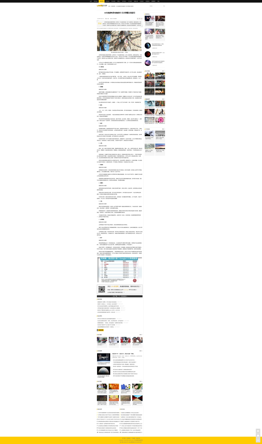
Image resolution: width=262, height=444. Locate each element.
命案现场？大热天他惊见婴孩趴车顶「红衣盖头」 (131, 417)
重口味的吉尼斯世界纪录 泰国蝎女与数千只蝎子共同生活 (125, 373)
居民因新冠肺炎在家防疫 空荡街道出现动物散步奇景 (109, 421)
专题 (158, 1)
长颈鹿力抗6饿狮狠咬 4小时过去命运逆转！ (130, 412)
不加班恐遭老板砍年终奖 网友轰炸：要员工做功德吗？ (124, 362)
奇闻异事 (102, 1)
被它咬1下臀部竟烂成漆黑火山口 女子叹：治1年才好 (109, 310)
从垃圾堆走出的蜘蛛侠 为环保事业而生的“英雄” (108, 425)
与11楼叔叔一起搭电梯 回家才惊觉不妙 (106, 423)
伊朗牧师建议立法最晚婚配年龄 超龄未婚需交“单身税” (133, 432)
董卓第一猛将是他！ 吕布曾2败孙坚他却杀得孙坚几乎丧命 (125, 366)
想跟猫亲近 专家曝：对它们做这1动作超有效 (107, 302)
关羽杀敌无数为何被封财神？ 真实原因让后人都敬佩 (109, 308)
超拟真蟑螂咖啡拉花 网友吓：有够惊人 (106, 326)
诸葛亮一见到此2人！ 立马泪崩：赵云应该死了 (107, 304)
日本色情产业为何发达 (160, 94)
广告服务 (133, 438)
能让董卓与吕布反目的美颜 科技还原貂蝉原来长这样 (124, 371)
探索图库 (153, 1)
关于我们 (124, 438)
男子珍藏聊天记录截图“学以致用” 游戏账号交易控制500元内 (111, 417)
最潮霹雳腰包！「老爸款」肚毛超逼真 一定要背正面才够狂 (110, 322)
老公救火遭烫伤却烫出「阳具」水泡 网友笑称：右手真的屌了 (111, 320)
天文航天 (142, 1)
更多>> (141, 334)
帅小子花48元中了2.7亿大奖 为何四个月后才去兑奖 (109, 419)
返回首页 (258, 431)
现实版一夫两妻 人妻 (149, 78)
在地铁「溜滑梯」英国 (150, 86)
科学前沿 (124, 1)
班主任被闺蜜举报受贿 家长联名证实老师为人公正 (131, 423)
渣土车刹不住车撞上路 (150, 94)
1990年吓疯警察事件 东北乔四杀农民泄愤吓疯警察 (108, 412)
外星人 (118, 1)
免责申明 (138, 438)
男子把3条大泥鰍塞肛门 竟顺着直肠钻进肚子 (122, 369)
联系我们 (129, 438)
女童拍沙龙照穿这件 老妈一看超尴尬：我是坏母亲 (123, 364)
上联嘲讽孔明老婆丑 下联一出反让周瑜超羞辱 (130, 430)
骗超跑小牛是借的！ (160, 78)
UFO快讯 (130, 1)
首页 (91, 1)
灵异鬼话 (107, 1)
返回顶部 (258, 440)
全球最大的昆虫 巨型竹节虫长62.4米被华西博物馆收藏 (109, 414)
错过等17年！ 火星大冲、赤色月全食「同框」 (123, 353)
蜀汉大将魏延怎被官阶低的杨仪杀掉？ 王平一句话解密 (132, 428)
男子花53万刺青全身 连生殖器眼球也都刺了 (107, 318)
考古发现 (113, 1)
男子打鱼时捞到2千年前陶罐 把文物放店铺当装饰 (123, 375)
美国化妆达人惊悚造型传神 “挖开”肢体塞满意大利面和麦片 (111, 432)
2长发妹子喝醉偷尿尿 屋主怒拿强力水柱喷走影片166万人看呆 (134, 419)
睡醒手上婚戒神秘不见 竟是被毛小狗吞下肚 (130, 421)
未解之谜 (136, 1)
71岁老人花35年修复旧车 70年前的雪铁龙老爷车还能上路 (133, 425)
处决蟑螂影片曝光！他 (160, 86)
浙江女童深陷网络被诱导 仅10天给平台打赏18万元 (123, 360)
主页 (109, 6)
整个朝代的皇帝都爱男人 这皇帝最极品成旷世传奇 (108, 306)
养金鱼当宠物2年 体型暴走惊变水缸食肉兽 (107, 428)
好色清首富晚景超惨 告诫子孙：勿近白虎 (106, 312)
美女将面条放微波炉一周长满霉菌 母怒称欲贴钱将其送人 (133, 414)
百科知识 (96, 1)
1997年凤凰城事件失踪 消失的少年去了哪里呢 (108, 430)
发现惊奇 (147, 1)
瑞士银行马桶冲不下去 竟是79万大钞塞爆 (106, 324)
